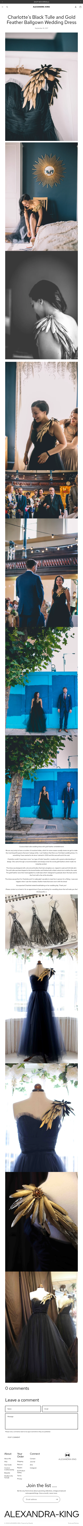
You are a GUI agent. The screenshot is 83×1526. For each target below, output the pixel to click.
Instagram (33, 1468)
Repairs (19, 1468)
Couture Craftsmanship (9, 1469)
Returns (19, 1465)
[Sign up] (57, 1499)
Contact (32, 1459)
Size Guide (8, 1465)
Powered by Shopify (27, 1523)
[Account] (75, 7)
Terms (19, 1476)
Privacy (19, 1479)
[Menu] (2, 6)
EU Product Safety (21, 1471)
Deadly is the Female (8, 1477)
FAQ (5, 1462)
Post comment (14, 1437)
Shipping (20, 1461)
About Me (7, 1459)
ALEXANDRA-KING (15, 1523)
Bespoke (7, 1473)
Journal (32, 1462)
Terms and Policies (73, 1523)
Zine (31, 1465)
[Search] (7, 7)
